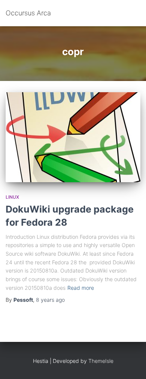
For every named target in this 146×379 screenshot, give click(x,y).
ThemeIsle (100, 361)
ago (50, 300)
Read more (80, 288)
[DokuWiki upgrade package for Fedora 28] (73, 137)
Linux (12, 197)
